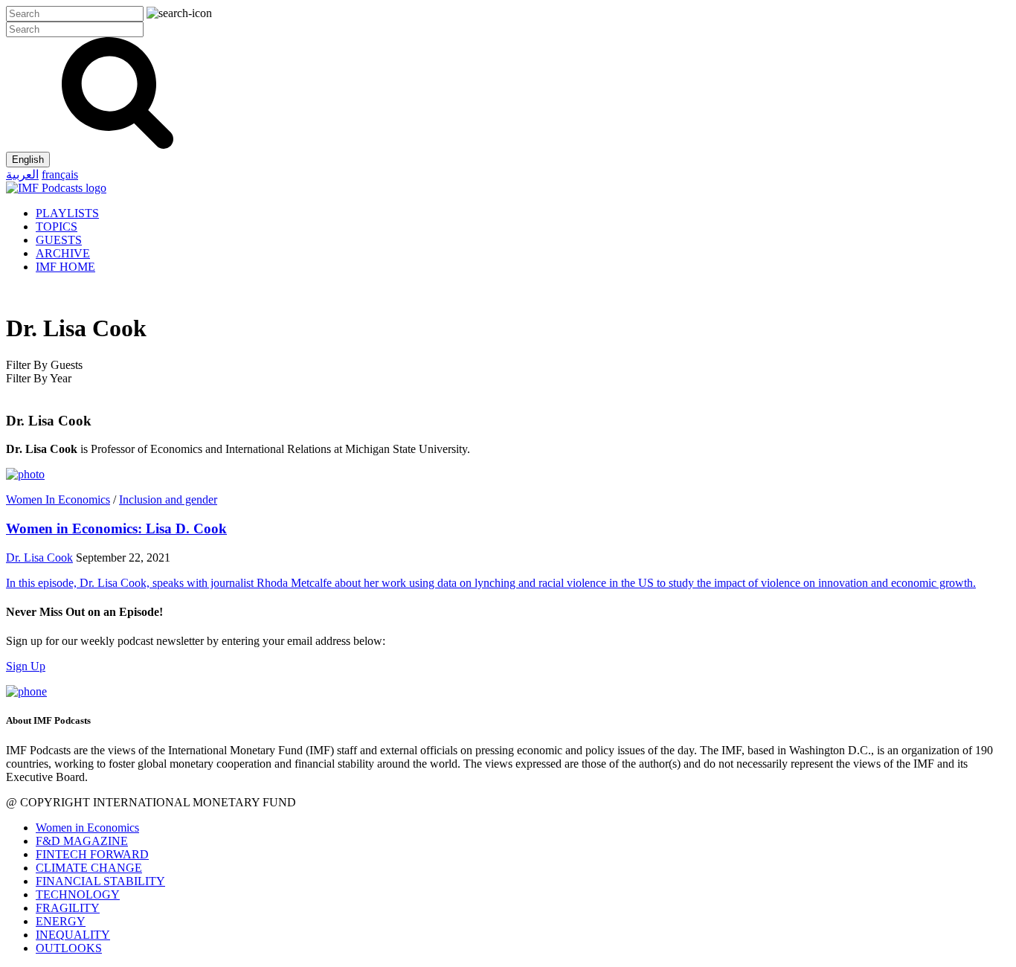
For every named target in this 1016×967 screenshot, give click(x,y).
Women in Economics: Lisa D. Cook (116, 528)
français (60, 174)
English (28, 159)
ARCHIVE (63, 253)
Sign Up (25, 666)
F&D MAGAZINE (82, 841)
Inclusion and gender (168, 499)
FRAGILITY (68, 908)
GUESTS (59, 240)
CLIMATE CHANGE (89, 867)
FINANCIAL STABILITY (100, 881)
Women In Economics (58, 499)
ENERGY (61, 921)
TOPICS (56, 226)
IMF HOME (65, 266)
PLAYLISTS (67, 213)
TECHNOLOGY (78, 894)
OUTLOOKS (69, 948)
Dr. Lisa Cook (39, 557)
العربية (22, 174)
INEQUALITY (73, 934)
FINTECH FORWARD (92, 854)
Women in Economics (87, 827)
